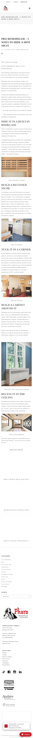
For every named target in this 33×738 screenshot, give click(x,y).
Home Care (4, 577)
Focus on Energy (6, 569)
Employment (4, 567)
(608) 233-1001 (11, 635)
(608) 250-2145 (6, 643)
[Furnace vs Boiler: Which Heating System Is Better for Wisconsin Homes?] (17, 526)
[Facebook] (9, 671)
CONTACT (8, 2)
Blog (17, 49)
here (5, 442)
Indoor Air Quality (6, 581)
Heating (4, 652)
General (3, 572)
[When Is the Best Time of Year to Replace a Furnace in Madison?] (17, 465)
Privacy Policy (6, 665)
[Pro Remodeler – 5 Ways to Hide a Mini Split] (16, 30)
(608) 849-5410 (24, 2)
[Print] (2, 53)
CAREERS (15, 2)
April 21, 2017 (10, 49)
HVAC (3, 579)
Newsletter (4, 586)
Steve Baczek (19, 192)
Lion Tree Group (13, 736)
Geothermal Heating (7, 574)
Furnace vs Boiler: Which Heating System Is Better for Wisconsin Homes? (17, 541)
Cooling (4, 654)
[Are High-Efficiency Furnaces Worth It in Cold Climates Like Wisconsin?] (17, 495)
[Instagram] (14, 671)
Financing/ (5, 661)
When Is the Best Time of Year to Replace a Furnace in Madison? (17, 479)
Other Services (6, 658)
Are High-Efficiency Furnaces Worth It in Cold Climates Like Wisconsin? (17, 510)
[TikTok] (4, 671)
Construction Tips (24, 49)
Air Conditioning (6, 559)
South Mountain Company (8, 319)
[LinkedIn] (20, 671)
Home (2, 22)
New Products (5, 584)
